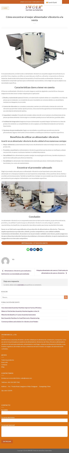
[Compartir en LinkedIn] (41, 249)
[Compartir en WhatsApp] (28, 249)
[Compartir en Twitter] (34, 249)
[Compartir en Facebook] (31, 249)
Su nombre (4, 410)
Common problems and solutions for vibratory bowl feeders (19, 321)
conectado (20, 285)
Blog (2, 367)
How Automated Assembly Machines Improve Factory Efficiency (21, 308)
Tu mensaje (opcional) (8, 425)
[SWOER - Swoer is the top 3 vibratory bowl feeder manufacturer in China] (34, 8)
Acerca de (4, 362)
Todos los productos (7, 360)
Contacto (4, 364)
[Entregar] (66, 297)
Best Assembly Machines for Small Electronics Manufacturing (20, 318)
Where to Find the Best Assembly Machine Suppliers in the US (20, 311)
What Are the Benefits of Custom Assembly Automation (18, 315)
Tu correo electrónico (8, 417)
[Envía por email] (37, 249)
